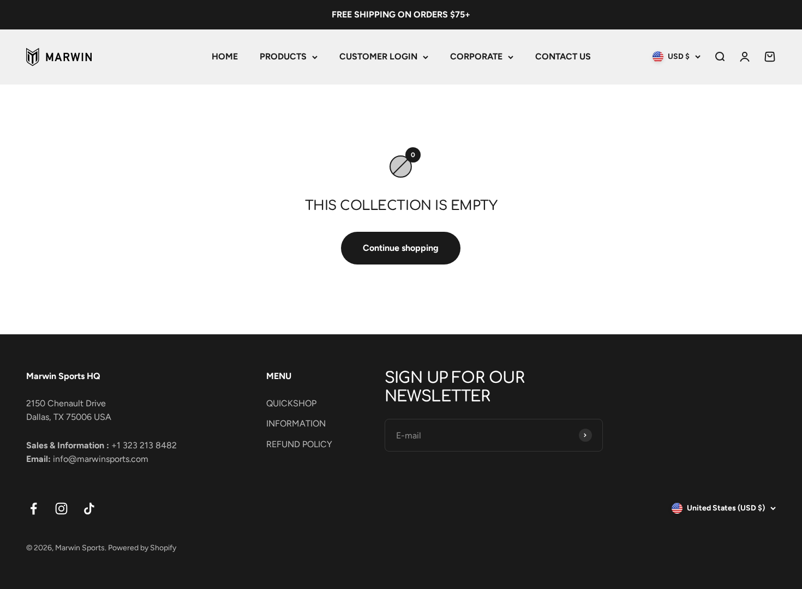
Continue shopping (401, 248)
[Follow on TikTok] (89, 508)
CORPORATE (476, 56)
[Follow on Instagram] (61, 508)
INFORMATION (296, 423)
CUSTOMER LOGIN (378, 56)
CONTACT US (563, 56)
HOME (225, 56)
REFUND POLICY (299, 444)
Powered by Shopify (142, 547)
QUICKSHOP (291, 403)
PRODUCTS (283, 56)
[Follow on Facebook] (33, 508)
